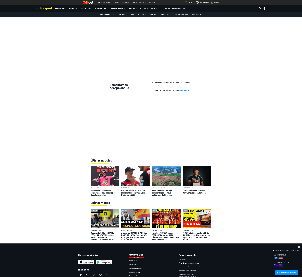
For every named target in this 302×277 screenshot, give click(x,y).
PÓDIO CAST (165, 14)
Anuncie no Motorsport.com (189, 263)
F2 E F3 (143, 8)
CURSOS (134, 2)
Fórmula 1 (59, 8)
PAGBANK (125, 2)
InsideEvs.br (133, 261)
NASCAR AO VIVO (197, 14)
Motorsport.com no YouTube (123, 14)
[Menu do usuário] (264, 8)
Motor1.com (133, 264)
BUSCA (191, 2)
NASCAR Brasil (117, 8)
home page (184, 90)
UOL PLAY (143, 2)
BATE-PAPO (204, 2)
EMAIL (216, 2)
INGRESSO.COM (104, 2)
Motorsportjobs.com (136, 268)
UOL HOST (116, 2)
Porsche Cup (100, 8)
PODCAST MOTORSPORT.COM (147, 14)
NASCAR (132, 8)
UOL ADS (152, 2)
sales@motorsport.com (187, 271)
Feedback (182, 259)
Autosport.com (134, 272)
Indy (153, 8)
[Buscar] (260, 8)
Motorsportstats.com (136, 276)
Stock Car (85, 8)
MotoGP (72, 8)
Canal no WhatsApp (181, 14)
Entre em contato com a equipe (190, 267)
